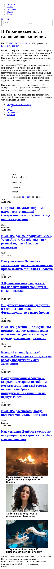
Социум (26, 43)
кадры (9, 109)
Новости (11, 4)
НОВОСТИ (15, 43)
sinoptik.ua (26, 197)
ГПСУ (10, 107)
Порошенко (12, 112)
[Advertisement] (27, 145)
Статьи (10, 6)
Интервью (11, 9)
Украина (11, 114)
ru (2, 19)
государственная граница (19, 104)
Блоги (9, 14)
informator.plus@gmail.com (20, 566)
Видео (10, 11)
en (8, 19)
